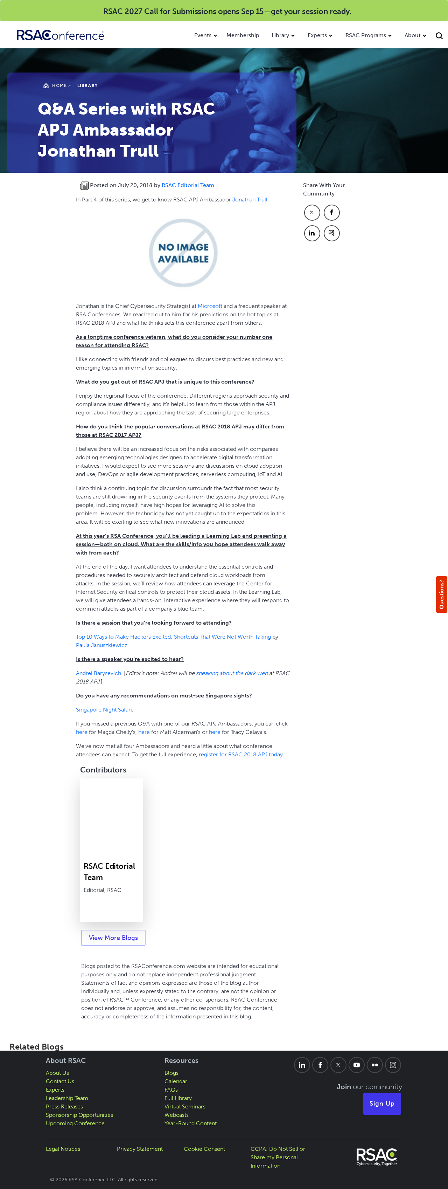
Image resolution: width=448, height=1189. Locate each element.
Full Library (178, 1098)
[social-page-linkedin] (302, 1065)
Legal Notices (63, 1149)
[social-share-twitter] (312, 213)
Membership (242, 35)
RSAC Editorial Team (188, 185)
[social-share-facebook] (332, 213)
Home (59, 85)
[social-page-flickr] (375, 1065)
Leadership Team (67, 1098)
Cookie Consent (204, 1149)
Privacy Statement (140, 1149)
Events (202, 35)
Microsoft (210, 306)
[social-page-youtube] (357, 1065)
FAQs (171, 1089)
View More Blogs (113, 938)
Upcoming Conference (75, 1123)
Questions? (441, 594)
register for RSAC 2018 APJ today (241, 754)
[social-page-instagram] (393, 1065)
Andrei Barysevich (98, 673)
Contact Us (60, 1081)
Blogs (171, 1073)
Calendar (175, 1081)
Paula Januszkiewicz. (102, 645)
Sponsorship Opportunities (79, 1115)
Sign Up (382, 1103)
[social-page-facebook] (320, 1065)
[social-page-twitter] (338, 1065)
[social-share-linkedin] (312, 233)
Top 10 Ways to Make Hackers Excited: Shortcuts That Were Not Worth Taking (173, 636)
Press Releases (64, 1106)
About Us (57, 1073)
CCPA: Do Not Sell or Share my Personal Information (278, 1157)
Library (280, 35)
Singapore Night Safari (104, 709)
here (82, 732)
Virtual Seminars (184, 1106)
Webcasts (176, 1115)
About (413, 35)
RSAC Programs (365, 35)
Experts (317, 35)
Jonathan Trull (249, 199)
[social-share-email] (332, 233)
